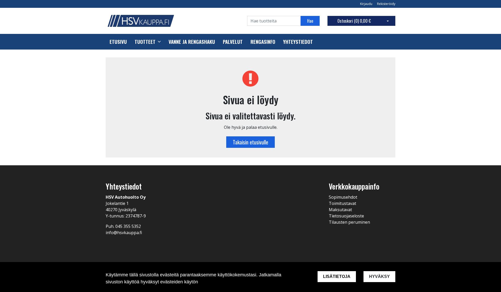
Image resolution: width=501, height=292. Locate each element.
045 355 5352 (128, 226)
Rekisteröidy (386, 4)
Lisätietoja (336, 276)
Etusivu (118, 41)
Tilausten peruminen (349, 222)
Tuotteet (145, 41)
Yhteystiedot (298, 41)
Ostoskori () (354, 21)
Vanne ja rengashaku (192, 41)
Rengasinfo (262, 41)
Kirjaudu (366, 4)
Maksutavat (340, 209)
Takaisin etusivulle (250, 142)
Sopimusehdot (343, 197)
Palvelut (233, 41)
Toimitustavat (342, 203)
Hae (310, 21)
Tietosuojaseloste (346, 216)
